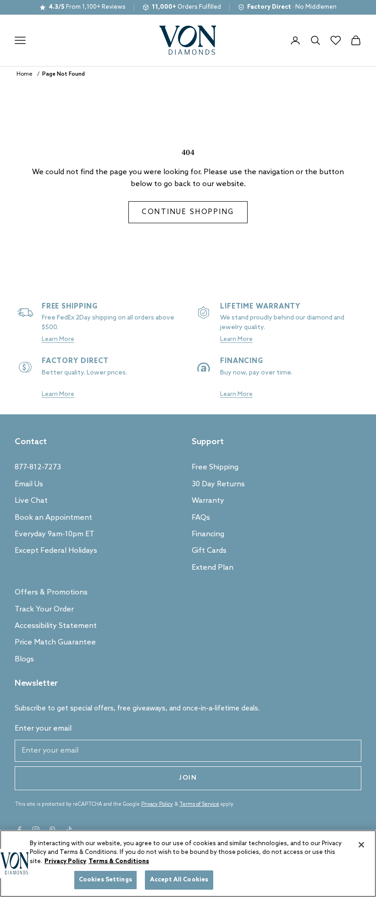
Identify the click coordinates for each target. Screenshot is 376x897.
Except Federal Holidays (56, 550)
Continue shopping (188, 212)
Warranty (208, 500)
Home (25, 74)
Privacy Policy (157, 804)
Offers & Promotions (51, 592)
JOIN (188, 778)
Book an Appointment (53, 517)
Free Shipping (215, 467)
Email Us (29, 484)
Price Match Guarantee (55, 642)
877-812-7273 (38, 467)
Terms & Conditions (118, 861)
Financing (208, 534)
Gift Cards (209, 550)
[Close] (361, 845)
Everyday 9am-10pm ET (54, 534)
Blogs (24, 659)
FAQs (201, 517)
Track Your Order (44, 609)
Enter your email (43, 728)
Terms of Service (199, 804)
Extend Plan (212, 567)
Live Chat (31, 500)
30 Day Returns (218, 484)
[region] (188, 863)
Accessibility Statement (56, 626)
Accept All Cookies (179, 879)
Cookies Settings (105, 879)
